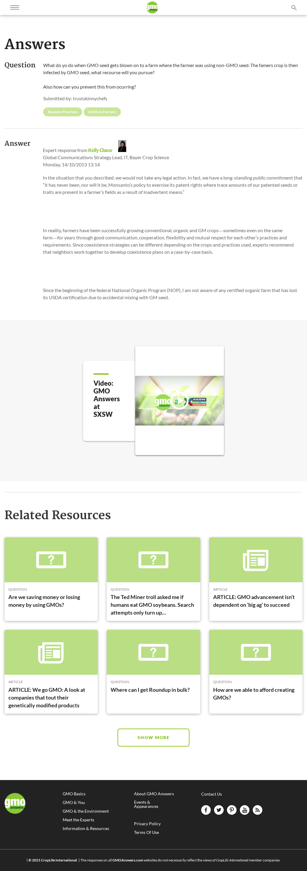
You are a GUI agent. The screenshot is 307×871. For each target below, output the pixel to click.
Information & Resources (86, 828)
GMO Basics (74, 794)
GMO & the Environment (86, 811)
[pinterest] (232, 810)
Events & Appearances (146, 804)
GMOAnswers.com (127, 860)
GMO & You (74, 802)
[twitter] (219, 810)
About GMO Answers (154, 794)
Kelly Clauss (100, 150)
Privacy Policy (147, 824)
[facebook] (206, 810)
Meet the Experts (78, 820)
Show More (154, 737)
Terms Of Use (146, 832)
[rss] (257, 810)
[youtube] (244, 810)
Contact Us (211, 793)
